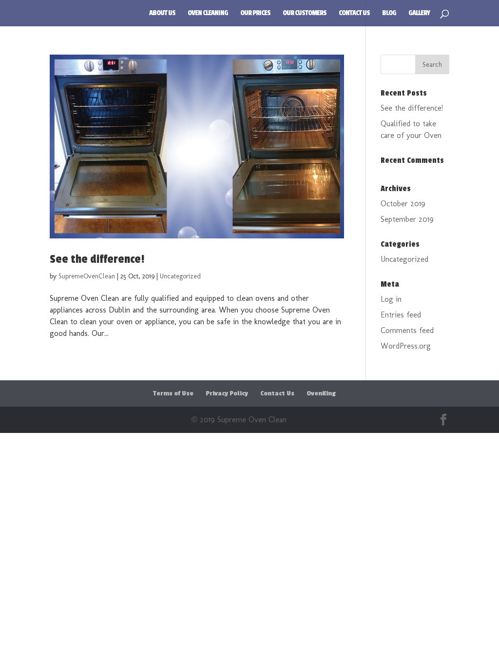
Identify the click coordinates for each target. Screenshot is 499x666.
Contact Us (354, 13)
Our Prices (255, 13)
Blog (389, 13)
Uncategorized (180, 276)
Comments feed (407, 330)
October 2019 (403, 203)
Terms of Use (173, 393)
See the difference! (97, 259)
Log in (391, 299)
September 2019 (407, 219)
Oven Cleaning (208, 13)
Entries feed (401, 314)
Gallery (419, 13)
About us (162, 13)
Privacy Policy (227, 393)
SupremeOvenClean (86, 276)
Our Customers (304, 13)
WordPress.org (406, 346)
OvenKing (321, 393)
